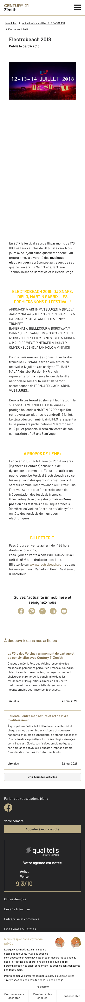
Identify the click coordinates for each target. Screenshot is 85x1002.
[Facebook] (21, 611)
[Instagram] (31, 611)
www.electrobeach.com (47, 564)
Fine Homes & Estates (20, 929)
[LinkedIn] (53, 611)
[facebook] (8, 807)
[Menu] (77, 7)
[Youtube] (64, 611)
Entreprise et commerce (22, 919)
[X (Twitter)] (42, 611)
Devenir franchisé (17, 909)
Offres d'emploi (15, 899)
